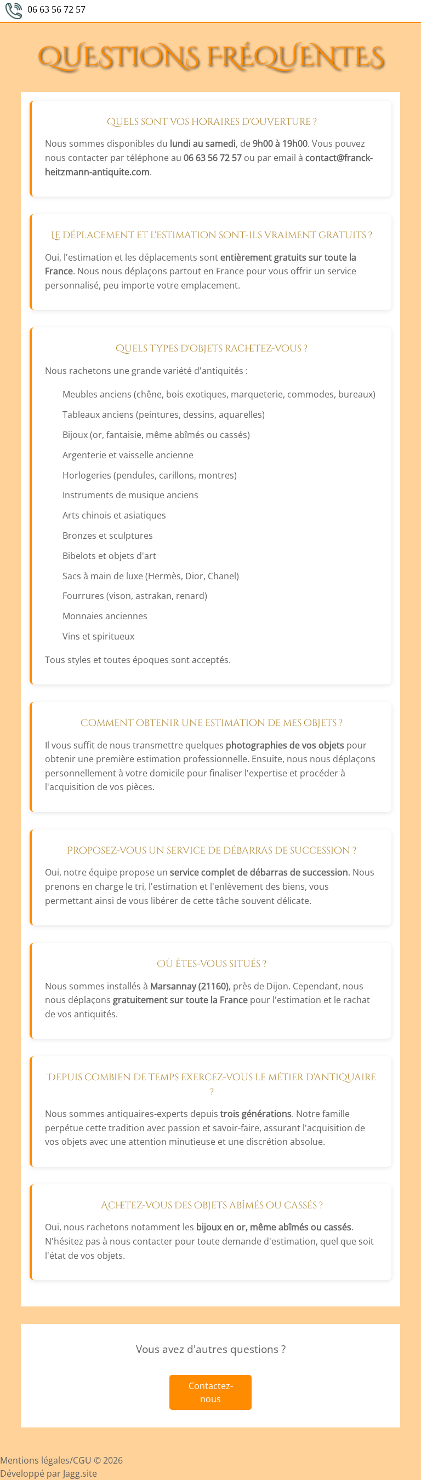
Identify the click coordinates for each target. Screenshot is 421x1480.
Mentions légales (35, 1460)
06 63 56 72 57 (56, 9)
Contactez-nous (211, 1392)
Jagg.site (80, 1473)
